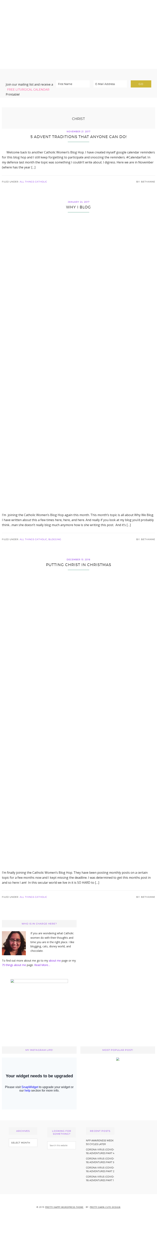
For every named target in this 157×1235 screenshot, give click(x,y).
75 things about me (14, 965)
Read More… (42, 965)
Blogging (54, 539)
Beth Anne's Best (78, 44)
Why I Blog (78, 207)
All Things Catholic (33, 181)
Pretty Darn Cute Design (105, 1207)
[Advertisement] (78, 8)
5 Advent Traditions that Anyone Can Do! (78, 136)
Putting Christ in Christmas (78, 564)
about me (55, 960)
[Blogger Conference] (117, 1059)
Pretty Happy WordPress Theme (64, 1207)
